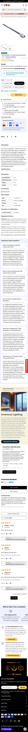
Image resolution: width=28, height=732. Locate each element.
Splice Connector (19, 87)
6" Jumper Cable (7, 87)
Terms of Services (20, 691)
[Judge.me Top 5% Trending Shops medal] (20, 668)
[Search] (25, 10)
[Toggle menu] (2, 5)
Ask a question (14, 491)
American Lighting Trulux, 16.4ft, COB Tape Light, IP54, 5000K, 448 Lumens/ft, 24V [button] (15, 564)
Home (2, 16)
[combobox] (14, 9)
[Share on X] (11, 136)
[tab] (8, 389)
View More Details (6, 117)
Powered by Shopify (18, 726)
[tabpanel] (14, 417)
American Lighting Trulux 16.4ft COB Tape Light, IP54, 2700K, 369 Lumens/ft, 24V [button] (16, 539)
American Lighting (17, 16)
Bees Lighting (8, 726)
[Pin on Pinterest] (15, 136)
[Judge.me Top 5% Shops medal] (14, 668)
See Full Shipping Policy (7, 235)
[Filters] (2, 518)
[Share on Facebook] (7, 136)
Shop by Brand (8, 16)
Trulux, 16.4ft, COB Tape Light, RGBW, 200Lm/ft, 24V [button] (14, 589)
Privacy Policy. (6, 692)
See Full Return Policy (19, 235)
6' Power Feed (19, 83)
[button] (2, 14)
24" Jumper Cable (7, 83)
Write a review (14, 487)
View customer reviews (9, 472)
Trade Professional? (14, 68)
